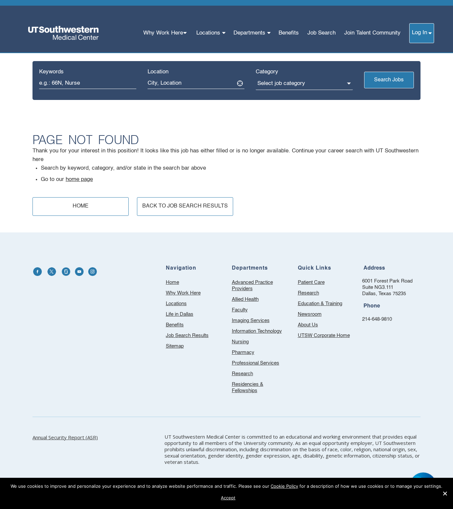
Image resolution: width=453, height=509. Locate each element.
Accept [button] (228, 497)
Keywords (51, 72)
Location (158, 72)
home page (79, 179)
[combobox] (87, 83)
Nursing (240, 341)
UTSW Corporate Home (326, 336)
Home (172, 282)
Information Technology (257, 331)
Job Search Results (187, 335)
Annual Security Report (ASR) (65, 437)
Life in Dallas (179, 314)
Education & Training (326, 304)
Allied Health (245, 299)
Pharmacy (243, 352)
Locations (176, 303)
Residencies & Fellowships (247, 387)
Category (267, 72)
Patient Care (320, 283)
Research (242, 373)
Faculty (240, 309)
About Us (317, 326)
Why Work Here (183, 293)
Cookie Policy (284, 486)
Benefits (175, 324)
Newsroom (318, 315)
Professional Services (255, 363)
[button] (444, 493)
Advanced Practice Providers (252, 285)
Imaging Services (251, 320)
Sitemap (175, 346)
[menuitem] (165, 33)
